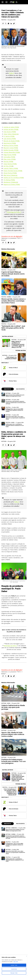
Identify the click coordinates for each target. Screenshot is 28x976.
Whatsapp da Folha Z (10, 645)
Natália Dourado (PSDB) (11, 150)
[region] (14, 965)
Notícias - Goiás (5, 703)
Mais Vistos (7, 389)
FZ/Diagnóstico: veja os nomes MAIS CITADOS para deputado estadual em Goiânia (14, 410)
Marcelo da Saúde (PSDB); (12, 141)
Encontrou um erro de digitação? (11, 236)
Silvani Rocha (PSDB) (10, 173)
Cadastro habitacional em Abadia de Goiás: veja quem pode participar (13, 707)
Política (3, 20)
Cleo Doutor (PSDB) (10, 131)
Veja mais (15, 961)
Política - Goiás (10, 422)
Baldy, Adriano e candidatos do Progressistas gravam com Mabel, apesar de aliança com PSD (18, 344)
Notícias (14, 340)
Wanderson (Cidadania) (11, 182)
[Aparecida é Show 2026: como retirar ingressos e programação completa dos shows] (3, 850)
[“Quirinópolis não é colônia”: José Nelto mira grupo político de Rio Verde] (14, 313)
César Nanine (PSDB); (10, 164)
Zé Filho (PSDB (8, 166)
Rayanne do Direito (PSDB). (12, 184)
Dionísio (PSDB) (8, 161)
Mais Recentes (20, 389)
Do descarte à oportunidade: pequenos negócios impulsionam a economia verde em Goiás (15, 403)
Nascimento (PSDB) (10, 143)
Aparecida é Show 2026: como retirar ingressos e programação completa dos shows (15, 418)
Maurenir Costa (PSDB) (11, 148)
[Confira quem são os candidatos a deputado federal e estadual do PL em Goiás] (3, 423)
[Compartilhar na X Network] (5, 23)
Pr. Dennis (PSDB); (9, 136)
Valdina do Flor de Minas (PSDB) (13, 177)
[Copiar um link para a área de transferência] (14, 23)
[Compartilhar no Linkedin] (11, 23)
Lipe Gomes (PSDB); (10, 138)
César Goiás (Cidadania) (11, 134)
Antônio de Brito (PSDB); (11, 129)
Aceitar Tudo (14, 965)
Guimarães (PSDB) (9, 157)
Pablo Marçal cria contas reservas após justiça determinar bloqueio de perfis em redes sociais (18, 778)
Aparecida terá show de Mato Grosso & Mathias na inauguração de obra (15, 395)
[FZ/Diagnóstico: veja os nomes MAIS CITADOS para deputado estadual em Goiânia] (3, 843)
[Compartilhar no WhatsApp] (8, 23)
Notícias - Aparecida (11, 828)
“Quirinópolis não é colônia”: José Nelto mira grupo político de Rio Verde (13, 328)
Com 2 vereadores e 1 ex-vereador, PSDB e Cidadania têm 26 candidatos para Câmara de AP (10, 792)
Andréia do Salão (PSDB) (11, 127)
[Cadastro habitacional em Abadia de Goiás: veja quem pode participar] (14, 693)
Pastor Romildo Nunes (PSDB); (13, 170)
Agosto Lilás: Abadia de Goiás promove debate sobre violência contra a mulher (12, 734)
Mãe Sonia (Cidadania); (10, 175)
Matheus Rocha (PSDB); (11, 145)
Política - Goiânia (6, 297)
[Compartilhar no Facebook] (3, 23)
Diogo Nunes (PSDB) (10, 154)
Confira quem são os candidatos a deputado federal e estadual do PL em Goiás (15, 425)
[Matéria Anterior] (6, 343)
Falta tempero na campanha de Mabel (10, 358)
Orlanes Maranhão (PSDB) (11, 152)
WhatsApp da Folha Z (14, 212)
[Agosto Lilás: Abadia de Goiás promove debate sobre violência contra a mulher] (14, 720)
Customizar (14, 969)
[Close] (26, 956)
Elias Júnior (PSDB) (9, 159)
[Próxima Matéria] (22, 357)
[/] (2, 2)
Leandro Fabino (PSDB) (11, 168)
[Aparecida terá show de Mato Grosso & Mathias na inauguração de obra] (3, 394)
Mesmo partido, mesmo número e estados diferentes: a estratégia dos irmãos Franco (13, 301)
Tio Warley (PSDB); (9, 180)
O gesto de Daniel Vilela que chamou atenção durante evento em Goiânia (13, 274)
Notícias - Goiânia (10, 834)
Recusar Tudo (14, 972)
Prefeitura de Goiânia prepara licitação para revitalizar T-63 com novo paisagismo (13, 761)
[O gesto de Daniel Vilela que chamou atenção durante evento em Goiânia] (14, 259)
